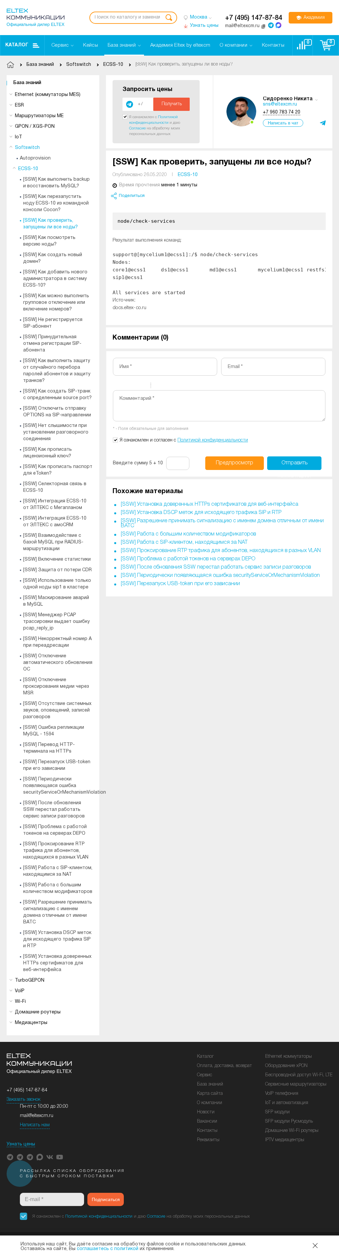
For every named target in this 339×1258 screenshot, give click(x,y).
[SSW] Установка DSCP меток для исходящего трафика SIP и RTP (57, 939)
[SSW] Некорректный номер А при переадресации (57, 642)
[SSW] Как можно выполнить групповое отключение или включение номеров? (56, 302)
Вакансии (207, 1121)
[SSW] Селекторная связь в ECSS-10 (54, 487)
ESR (19, 105)
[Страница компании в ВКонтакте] (49, 1157)
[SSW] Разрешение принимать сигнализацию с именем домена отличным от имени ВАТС (57, 912)
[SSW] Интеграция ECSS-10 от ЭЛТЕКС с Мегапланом (54, 504)
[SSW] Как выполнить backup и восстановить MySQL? (56, 182)
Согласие (137, 128)
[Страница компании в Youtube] (59, 1157)
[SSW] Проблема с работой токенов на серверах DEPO (55, 830)
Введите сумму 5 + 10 (138, 463)
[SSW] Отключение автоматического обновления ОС (57, 663)
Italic (125, 386)
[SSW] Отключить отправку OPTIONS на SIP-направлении (57, 411)
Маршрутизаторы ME (39, 116)
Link (175, 386)
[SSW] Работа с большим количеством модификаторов (57, 888)
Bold (117, 386)
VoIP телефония (281, 1094)
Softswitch (27, 148)
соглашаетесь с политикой (107, 1249)
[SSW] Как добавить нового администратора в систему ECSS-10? (55, 279)
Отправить (294, 465)
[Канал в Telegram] (20, 1157)
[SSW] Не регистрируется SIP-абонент (52, 323)
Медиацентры (31, 1023)
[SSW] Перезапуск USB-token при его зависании (56, 765)
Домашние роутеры (38, 1012)
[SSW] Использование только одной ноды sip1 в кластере (57, 584)
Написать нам (35, 1125)
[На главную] (36, 18)
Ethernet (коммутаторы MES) (47, 95)
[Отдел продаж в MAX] (278, 25)
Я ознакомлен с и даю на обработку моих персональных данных (141, 1216)
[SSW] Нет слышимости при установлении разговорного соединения (55, 432)
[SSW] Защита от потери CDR (57, 570)
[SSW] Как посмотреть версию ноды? (49, 241)
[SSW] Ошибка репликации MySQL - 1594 (53, 730)
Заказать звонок (23, 1099)
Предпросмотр (234, 463)
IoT (18, 137)
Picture (184, 386)
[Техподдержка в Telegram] (29, 1157)
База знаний (27, 83)
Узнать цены (21, 1144)
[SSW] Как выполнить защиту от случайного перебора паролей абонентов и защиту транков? (56, 371)
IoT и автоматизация (286, 1103)
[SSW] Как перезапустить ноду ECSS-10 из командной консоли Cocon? (56, 203)
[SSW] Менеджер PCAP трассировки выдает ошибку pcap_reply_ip (56, 621)
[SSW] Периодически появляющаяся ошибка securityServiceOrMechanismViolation (64, 786)
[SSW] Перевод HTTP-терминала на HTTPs (49, 748)
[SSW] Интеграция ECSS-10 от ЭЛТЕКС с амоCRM (54, 521)
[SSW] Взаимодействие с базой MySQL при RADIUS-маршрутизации (53, 542)
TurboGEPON (29, 980)
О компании (209, 1103)
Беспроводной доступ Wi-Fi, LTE (298, 1075)
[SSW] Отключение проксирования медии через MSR (56, 686)
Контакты (207, 1131)
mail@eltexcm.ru (36, 1116)
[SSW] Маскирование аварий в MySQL (56, 601)
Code (167, 386)
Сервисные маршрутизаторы (295, 1084)
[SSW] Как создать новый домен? (52, 258)
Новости (206, 1112)
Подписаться (106, 1199)
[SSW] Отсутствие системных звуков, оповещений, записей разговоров (57, 710)
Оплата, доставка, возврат (224, 1066)
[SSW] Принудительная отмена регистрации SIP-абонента (52, 343)
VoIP (19, 991)
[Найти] (169, 17)
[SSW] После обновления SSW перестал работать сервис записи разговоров (54, 809)
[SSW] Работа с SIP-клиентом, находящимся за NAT (57, 871)
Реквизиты (208, 1140)
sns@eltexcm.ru (280, 104)
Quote (158, 386)
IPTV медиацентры (284, 1140)
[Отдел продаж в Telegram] (271, 25)
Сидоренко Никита (288, 99)
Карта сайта (210, 1094)
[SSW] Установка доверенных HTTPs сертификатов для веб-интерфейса (57, 963)
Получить (172, 104)
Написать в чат (283, 122)
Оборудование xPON (286, 1066)
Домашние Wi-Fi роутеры (291, 1131)
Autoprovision (35, 158)
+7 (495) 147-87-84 (253, 18)
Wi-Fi (20, 1002)
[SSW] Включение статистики (57, 559)
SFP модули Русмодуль (289, 1121)
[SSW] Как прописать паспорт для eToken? (57, 470)
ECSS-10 (28, 169)
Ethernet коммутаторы (288, 1056)
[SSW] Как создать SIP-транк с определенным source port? (57, 394)
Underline (134, 386)
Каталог (16, 45)
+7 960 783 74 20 (281, 112)
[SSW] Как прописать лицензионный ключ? (47, 452)
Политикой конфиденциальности (212, 440)
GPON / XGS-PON (35, 126)
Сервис (204, 1075)
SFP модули (277, 1112)
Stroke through (143, 386)
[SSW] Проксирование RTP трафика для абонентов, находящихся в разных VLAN (55, 851)
